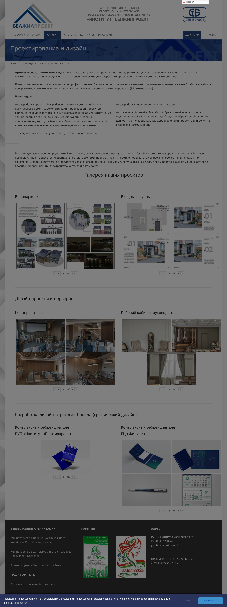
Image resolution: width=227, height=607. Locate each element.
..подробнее (21, 602)
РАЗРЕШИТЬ (210, 601)
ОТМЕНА (187, 601)
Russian (189, 2)
